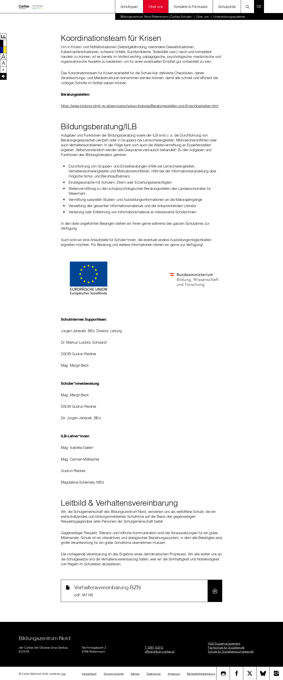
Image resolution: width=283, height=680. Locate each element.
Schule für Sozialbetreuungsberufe (231, 651)
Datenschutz (154, 673)
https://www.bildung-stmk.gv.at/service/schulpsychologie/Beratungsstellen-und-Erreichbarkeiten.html (139, 105)
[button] (3, 36)
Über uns (156, 6)
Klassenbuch (89, 673)
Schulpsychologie (114, 673)
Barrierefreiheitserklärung (201, 673)
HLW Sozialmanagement (224, 644)
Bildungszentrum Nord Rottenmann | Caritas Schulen (156, 17)
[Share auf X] (249, 673)
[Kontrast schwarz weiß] (3, 43)
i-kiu (63, 673)
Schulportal (227, 6)
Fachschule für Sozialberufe (226, 648)
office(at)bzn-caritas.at (159, 651)
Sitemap (135, 673)
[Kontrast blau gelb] (3, 49)
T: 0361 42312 (154, 648)
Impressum (174, 673)
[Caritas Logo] (31, 7)
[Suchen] (248, 6)
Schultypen (129, 6)
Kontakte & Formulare (190, 6)
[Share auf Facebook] (236, 673)
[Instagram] (276, 673)
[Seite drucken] (223, 673)
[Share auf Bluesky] (263, 673)
